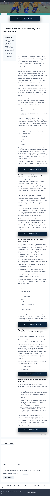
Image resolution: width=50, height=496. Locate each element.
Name (4, 464)
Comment (5, 448)
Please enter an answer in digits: (9, 473)
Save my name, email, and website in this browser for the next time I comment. (22, 470)
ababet (4, 26)
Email (19, 464)
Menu (4, 14)
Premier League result (31, 492)
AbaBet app (29, 399)
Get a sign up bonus (25, 18)
